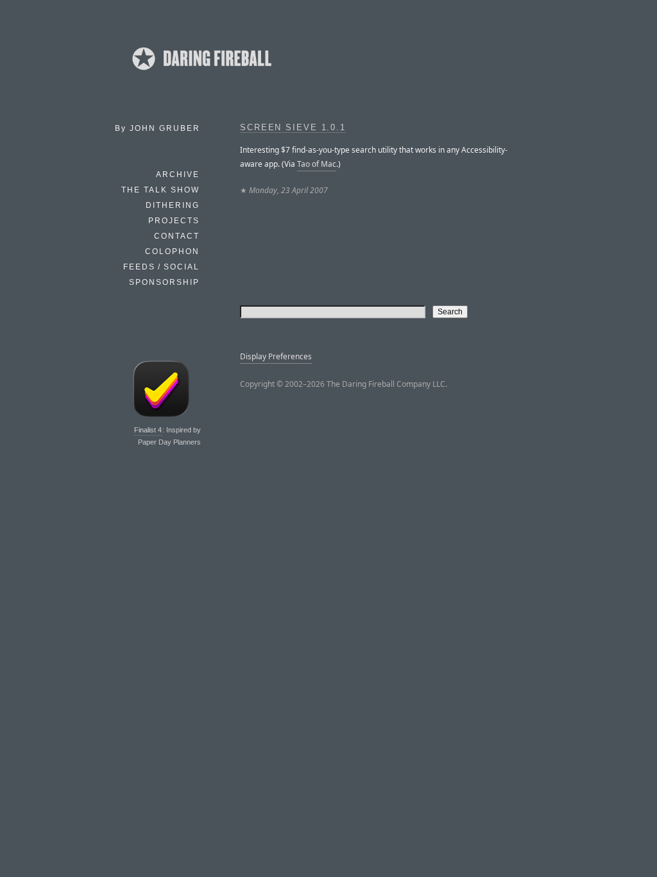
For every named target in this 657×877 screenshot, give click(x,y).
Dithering (173, 205)
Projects (174, 220)
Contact (177, 236)
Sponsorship (164, 282)
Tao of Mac (316, 163)
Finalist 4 (148, 430)
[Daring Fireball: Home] (201, 74)
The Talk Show (160, 189)
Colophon (172, 251)
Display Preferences (276, 356)
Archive (178, 174)
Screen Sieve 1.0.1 (293, 127)
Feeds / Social (161, 266)
